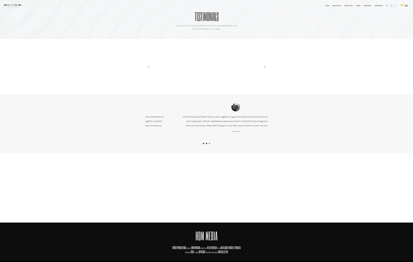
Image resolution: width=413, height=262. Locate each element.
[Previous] (148, 66)
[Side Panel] (406, 5)
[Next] (264, 66)
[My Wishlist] (396, 5)
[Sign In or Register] (391, 5)
